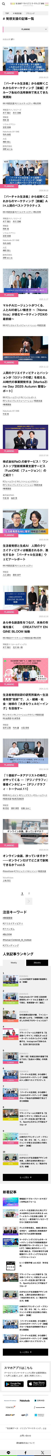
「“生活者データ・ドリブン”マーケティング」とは (25, 1428)
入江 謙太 (7, 575)
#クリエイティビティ (24, 103)
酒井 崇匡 (15, 808)
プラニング (30, 13)
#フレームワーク (13, 397)
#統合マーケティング (15, 638)
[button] (46, 4)
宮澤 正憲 (7, 728)
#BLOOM (37, 103)
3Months (37, 963)
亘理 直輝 (7, 127)
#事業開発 (7, 404)
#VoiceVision (8, 871)
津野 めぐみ (8, 149)
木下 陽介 (7, 113)
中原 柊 (6, 414)
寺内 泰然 (7, 134)
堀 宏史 (6, 808)
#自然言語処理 (18, 799)
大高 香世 (25, 728)
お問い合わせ (25, 1436)
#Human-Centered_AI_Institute (17, 940)
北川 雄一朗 (18, 647)
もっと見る (24, 1177)
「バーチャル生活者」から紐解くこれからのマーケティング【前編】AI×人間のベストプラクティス (25, 201)
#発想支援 (10, 103)
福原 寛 (14, 498)
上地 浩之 (7, 880)
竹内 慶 (16, 728)
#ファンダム (9, 929)
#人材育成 (16, 718)
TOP (7, 13)
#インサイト (8, 715)
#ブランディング (11, 945)
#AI (4, 103)
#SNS (5, 795)
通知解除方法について (25, 1443)
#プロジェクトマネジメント (25, 871)
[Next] (28, 901)
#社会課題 (7, 718)
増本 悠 (6, 120)
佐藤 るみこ (26, 808)
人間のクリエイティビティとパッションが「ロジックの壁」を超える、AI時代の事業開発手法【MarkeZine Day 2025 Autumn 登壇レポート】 (25, 381)
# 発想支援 (17, 13)
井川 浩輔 (17, 113)
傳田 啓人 (7, 142)
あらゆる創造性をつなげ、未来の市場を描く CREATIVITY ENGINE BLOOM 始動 (25, 627)
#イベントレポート (28, 397)
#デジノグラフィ (26, 795)
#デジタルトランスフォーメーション (21, 325)
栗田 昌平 (17, 575)
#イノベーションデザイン (28, 481)
